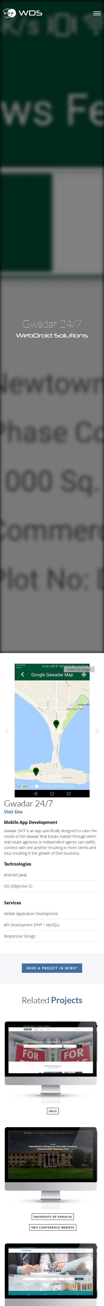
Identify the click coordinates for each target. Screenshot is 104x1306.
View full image (79, 669)
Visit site (13, 812)
